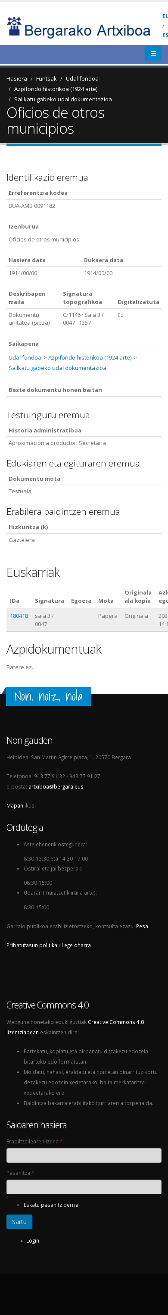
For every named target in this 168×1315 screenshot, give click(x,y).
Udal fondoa (82, 78)
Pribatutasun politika (31, 945)
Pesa (142, 926)
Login (32, 1240)
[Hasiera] (84, 27)
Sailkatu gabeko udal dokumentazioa (63, 99)
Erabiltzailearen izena (34, 1141)
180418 (19, 616)
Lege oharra (76, 945)
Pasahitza (20, 1172)
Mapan (14, 805)
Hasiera (16, 78)
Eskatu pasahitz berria (51, 1204)
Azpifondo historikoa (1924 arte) (55, 89)
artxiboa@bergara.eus (56, 786)
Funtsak (46, 78)
